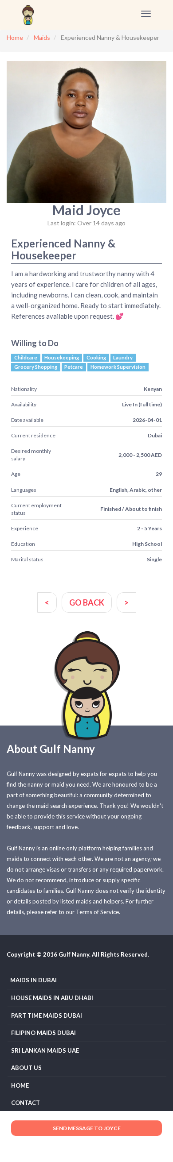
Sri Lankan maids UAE (45, 1050)
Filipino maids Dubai (43, 1032)
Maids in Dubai (33, 980)
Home (20, 1085)
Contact (25, 1102)
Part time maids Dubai (46, 1015)
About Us (26, 1067)
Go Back (86, 602)
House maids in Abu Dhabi (52, 997)
